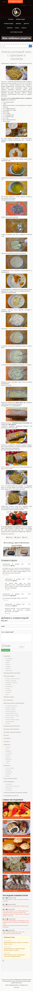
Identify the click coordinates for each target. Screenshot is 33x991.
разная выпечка (10, 721)
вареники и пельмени (11, 682)
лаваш (7, 662)
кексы (25, 537)
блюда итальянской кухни (13, 678)
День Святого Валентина (12, 786)
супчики (8, 723)
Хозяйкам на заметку (11, 795)
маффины (8, 751)
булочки (8, 747)
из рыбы (8, 692)
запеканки (8, 770)
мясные (8, 664)
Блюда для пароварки (12, 729)
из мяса (8, 688)
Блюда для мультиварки (13, 732)
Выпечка (18, 23)
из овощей (9, 690)
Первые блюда (20, 19)
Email (2, 626)
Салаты (23, 28)
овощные (8, 666)
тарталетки (9, 670)
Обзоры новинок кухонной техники (16, 792)
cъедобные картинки (11, 705)
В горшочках (9, 700)
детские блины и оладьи (12, 715)
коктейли (8, 774)
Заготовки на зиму (16, 32)
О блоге (4, 1)
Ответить (6, 574)
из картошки (9, 686)
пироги (8, 757)
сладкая (18, 537)
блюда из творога (11, 709)
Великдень (9, 784)
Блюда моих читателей (12, 673)
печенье (8, 755)
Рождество (9, 790)
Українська (23, 5)
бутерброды (9, 658)
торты (7, 763)
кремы (7, 776)
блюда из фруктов (11, 711)
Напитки (9, 28)
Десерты (26, 23)
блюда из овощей (10, 707)
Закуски (10, 19)
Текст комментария (7, 632)
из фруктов (9, 772)
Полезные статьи (9, 937)
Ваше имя (4, 620)
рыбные (8, 668)
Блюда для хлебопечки (12, 726)
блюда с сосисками (11, 680)
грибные (8, 660)
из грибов (8, 684)
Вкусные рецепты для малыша (14, 703)
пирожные (8, 759)
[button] (9, 551)
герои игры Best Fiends (12, 713)
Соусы (17, 28)
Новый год (9, 788)
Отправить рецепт (15, 2)
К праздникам (9, 781)
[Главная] (16, 12)
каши (7, 694)
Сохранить (6, 650)
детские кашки (10, 717)
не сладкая (9, 753)
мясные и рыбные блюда (12, 719)
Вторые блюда (8, 23)
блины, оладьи (10, 768)
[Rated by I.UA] (16, 965)
